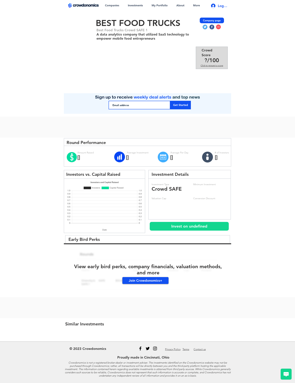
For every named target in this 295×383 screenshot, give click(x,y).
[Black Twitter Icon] (147, 348)
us (200, 349)
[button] (189, 226)
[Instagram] (155, 348)
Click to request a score (212, 65)
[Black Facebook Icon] (140, 348)
